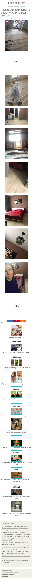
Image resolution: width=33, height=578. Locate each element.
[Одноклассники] (23, 321)
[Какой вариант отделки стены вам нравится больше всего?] (16, 511)
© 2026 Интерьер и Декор (7, 570)
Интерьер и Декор (16, 3)
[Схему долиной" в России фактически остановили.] (16, 446)
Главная (10, 6)
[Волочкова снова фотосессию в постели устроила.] (16, 414)
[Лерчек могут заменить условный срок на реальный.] (16, 350)
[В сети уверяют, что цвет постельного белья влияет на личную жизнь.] (16, 478)
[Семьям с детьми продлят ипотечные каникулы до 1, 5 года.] (16, 461)
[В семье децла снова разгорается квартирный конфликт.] (16, 494)
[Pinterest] (16, 321)
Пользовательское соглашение (12, 572)
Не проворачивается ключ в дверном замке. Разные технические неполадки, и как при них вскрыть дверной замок (15, 528)
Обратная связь (5, 576)
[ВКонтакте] (10, 321)
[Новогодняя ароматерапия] (16, 335)
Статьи (23, 6)
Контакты (4, 572)
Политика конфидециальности (8, 574)
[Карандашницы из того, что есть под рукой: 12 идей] (16, 382)
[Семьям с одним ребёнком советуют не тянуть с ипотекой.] (16, 397)
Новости (16, 6)
